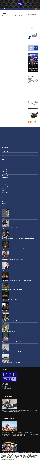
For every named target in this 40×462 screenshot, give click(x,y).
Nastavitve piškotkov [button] (5, 459)
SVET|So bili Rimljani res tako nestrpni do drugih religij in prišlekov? (12, 341)
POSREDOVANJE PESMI (6, 413)
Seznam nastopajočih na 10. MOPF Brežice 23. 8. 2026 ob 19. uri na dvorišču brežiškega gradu (17, 280)
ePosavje (3, 171)
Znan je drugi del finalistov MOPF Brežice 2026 (9, 299)
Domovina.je (4, 169)
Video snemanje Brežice (32, 121)
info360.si (3, 173)
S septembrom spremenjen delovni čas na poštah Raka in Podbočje (12, 217)
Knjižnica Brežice (4, 175)
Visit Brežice (3, 205)
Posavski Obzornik (4, 194)
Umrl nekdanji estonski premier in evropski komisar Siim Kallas (11, 351)
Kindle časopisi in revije (6, 143)
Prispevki (3, 196)
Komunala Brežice (5, 147)
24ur (2, 162)
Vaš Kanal (3, 201)
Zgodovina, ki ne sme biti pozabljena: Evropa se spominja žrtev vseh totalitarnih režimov (16, 248)
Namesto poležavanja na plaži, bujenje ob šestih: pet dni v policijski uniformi (14, 227)
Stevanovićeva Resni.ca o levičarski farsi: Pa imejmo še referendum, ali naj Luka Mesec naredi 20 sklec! (18, 238)
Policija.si (3, 190)
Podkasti (3, 188)
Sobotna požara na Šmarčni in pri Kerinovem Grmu (10, 320)
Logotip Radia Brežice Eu (6, 151)
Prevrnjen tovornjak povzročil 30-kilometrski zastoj (10, 331)
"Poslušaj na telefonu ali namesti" (34, 38)
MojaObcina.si (4, 179)
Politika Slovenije (4, 192)
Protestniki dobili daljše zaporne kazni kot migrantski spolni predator (12, 259)
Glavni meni (39, 9)
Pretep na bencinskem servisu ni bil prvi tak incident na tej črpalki (12, 289)
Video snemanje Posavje (32, 122)
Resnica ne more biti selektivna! (7, 269)
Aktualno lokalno (5, 130)
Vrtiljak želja (4, 149)
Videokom (3, 203)
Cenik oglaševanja (5, 145)
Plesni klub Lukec (4, 186)
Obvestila (3, 184)
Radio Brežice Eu (5, 8)
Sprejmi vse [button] (11, 459)
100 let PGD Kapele (5, 310)
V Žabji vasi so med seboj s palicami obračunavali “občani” (11, 362)
